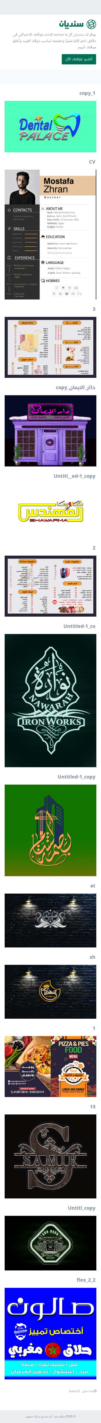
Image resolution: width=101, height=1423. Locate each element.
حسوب (29, 1416)
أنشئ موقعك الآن (78, 59)
